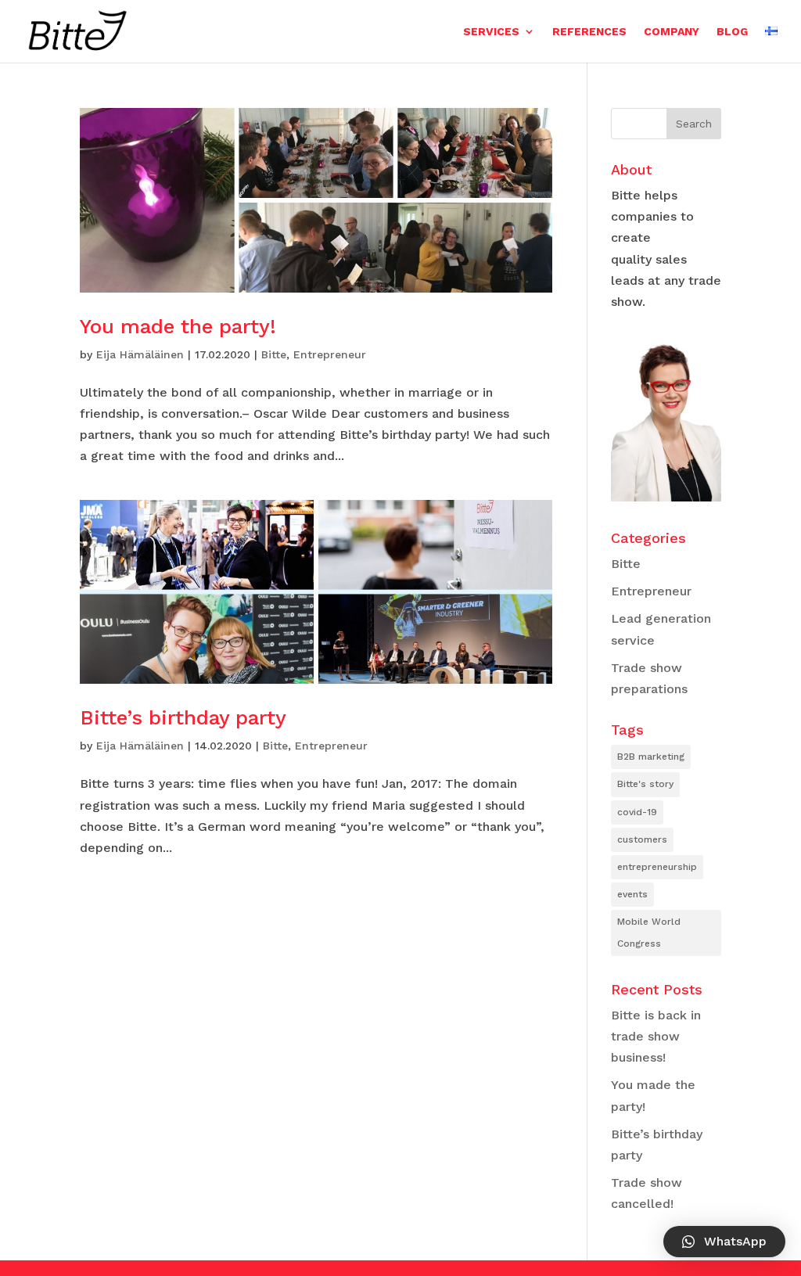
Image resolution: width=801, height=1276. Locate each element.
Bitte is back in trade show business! (656, 1036)
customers (642, 839)
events (632, 894)
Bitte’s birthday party (183, 717)
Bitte (273, 354)
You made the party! (178, 326)
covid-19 (637, 812)
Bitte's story (645, 783)
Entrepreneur (329, 354)
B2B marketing (650, 756)
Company (671, 32)
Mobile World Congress (649, 932)
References (589, 32)
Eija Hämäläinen (140, 354)
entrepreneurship (657, 866)
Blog (732, 32)
